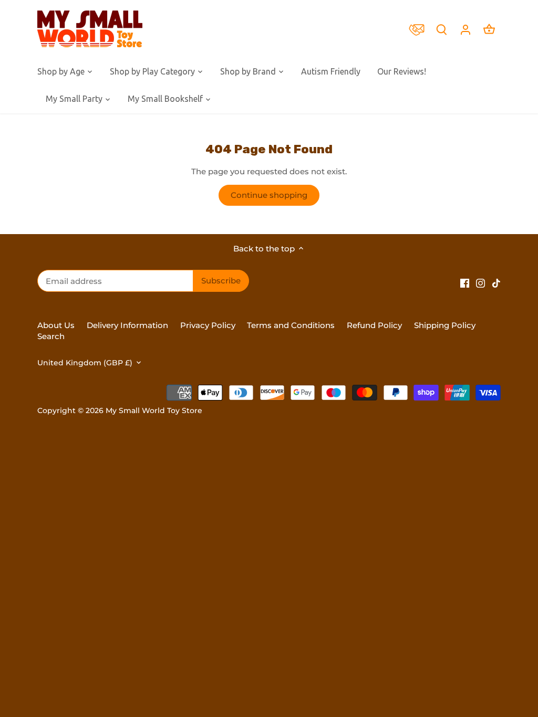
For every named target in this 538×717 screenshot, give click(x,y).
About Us (56, 325)
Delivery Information (127, 325)
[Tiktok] (496, 282)
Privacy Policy (207, 325)
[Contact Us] (419, 29)
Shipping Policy (444, 325)
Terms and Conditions (291, 325)
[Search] (441, 29)
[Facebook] (464, 282)
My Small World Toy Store (154, 410)
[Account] (465, 29)
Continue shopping (269, 195)
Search (51, 336)
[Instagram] (480, 282)
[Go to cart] (489, 29)
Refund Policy (375, 325)
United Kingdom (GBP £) (84, 362)
